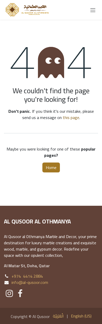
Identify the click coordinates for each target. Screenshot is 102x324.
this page (71, 117)
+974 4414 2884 (27, 276)
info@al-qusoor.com (30, 282)
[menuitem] (58, 316)
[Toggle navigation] (93, 9)
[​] (9, 293)
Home (51, 167)
